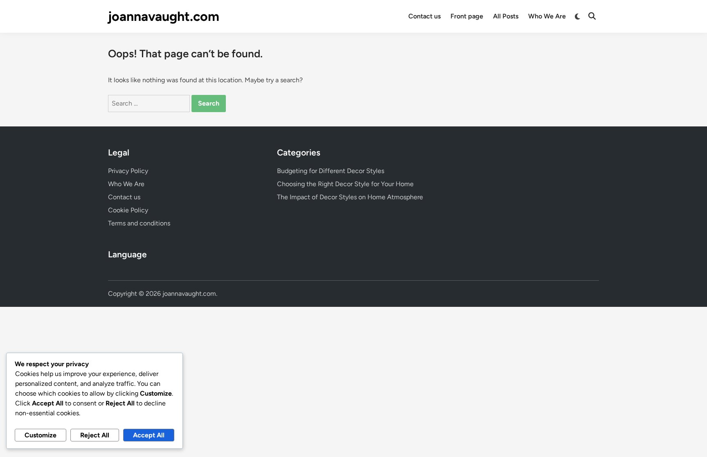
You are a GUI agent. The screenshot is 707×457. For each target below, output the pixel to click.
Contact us (424, 16)
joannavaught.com (163, 16)
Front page (466, 16)
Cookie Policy (128, 210)
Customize (40, 435)
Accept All (148, 435)
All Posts (505, 16)
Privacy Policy (128, 171)
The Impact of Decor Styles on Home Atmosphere (350, 197)
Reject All (94, 435)
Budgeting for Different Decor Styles (330, 171)
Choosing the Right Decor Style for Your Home (345, 184)
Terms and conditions (139, 223)
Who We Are (547, 16)
